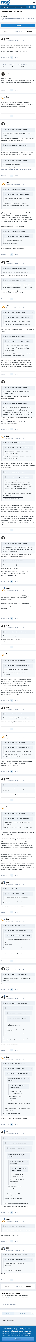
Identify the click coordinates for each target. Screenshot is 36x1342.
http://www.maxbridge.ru (12, 571)
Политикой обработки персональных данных (20, 1335)
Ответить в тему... (10, 1304)
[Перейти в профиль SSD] (3, 883)
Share (8, 1313)
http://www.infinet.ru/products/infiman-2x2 (13, 421)
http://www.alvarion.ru (7, 575)
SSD (7, 882)
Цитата (17, 57)
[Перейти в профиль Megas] (3, 74)
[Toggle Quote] (4, 129)
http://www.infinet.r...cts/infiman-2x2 (13, 497)
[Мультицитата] (11, 57)
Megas (8, 73)
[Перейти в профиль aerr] (3, 39)
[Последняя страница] (34, 31)
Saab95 (8, 97)
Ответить (18, 25)
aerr (6, 16)
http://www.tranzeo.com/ (8, 1273)
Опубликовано (15, 40)
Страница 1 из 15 (17, 31)
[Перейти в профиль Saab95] (3, 98)
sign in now (10, 1297)
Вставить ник (5, 57)
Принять (18, 1339)
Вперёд (29, 31)
